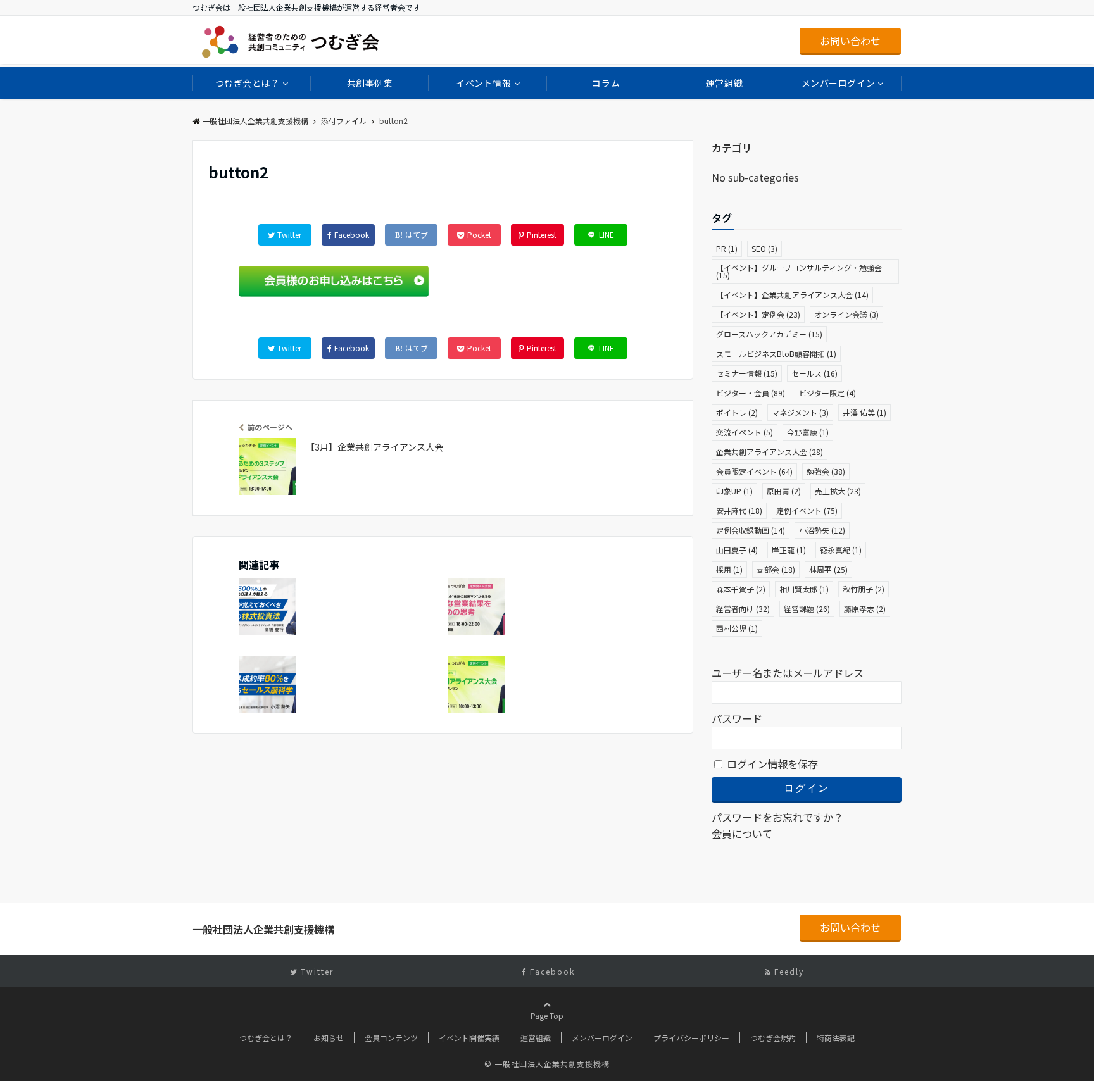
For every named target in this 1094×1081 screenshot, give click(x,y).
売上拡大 (838, 490)
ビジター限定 (827, 392)
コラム (606, 83)
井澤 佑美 (864, 412)
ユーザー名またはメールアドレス (788, 672)
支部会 (776, 569)
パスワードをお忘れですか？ (777, 817)
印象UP (734, 490)
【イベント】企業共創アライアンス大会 (792, 294)
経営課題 (807, 608)
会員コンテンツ (391, 1037)
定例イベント (807, 510)
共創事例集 (370, 83)
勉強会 (826, 471)
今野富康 (808, 432)
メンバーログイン (838, 83)
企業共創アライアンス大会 (769, 451)
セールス (814, 373)
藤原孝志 (865, 608)
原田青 (784, 490)
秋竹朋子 (863, 589)
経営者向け (743, 608)
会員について (742, 833)
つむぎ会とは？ (247, 83)
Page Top (547, 1015)
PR (727, 248)
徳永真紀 (841, 549)
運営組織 (724, 83)
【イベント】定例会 (758, 314)
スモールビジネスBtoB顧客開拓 (776, 353)
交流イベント (744, 432)
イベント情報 (483, 83)
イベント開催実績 (469, 1037)
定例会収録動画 (750, 530)
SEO (764, 248)
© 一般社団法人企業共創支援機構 (547, 1063)
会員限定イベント (754, 471)
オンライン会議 (846, 314)
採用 (729, 569)
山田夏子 (737, 549)
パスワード (737, 718)
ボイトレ (737, 412)
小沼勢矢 (822, 530)
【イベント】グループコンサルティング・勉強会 (799, 271)
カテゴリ (732, 147)
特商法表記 (836, 1037)
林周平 (828, 569)
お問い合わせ (850, 40)
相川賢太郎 (804, 589)
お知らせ (328, 1037)
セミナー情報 (746, 373)
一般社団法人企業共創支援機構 (255, 120)
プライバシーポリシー (691, 1037)
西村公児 (737, 628)
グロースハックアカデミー (769, 333)
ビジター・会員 (750, 392)
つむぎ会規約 (773, 1037)
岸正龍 (789, 549)
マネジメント (800, 412)
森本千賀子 (740, 589)
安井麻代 (739, 510)
